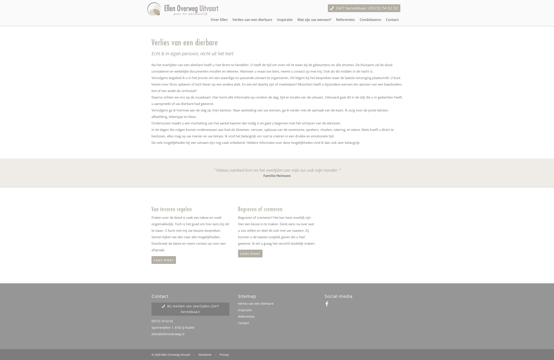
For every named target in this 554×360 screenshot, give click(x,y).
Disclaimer (205, 355)
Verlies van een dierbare (252, 19)
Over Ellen (219, 19)
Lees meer (164, 259)
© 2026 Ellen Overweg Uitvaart (170, 355)
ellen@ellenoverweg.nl (167, 334)
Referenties (345, 19)
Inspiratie (285, 19)
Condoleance (370, 19)
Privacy (224, 355)
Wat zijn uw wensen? (314, 19)
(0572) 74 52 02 (162, 321)
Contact (392, 19)
